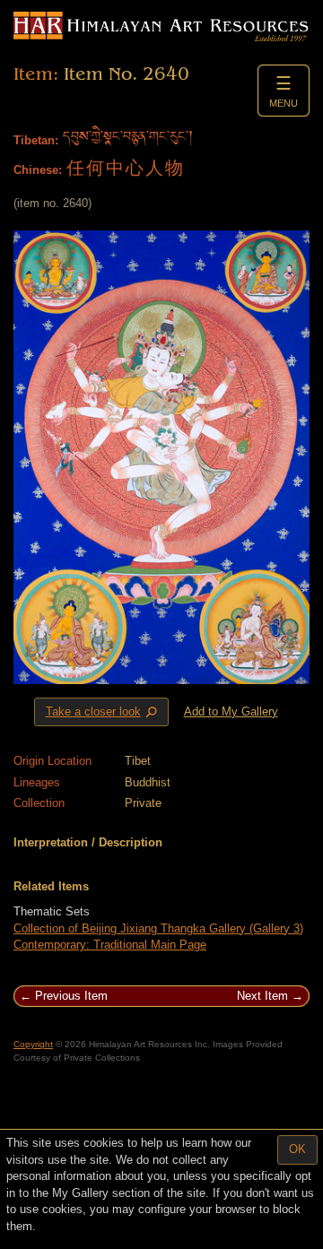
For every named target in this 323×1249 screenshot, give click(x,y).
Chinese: (37, 170)
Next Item (262, 995)
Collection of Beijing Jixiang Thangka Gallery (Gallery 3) (158, 928)
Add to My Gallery (231, 711)
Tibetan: (35, 140)
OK (297, 1149)
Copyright (33, 1044)
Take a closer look (103, 712)
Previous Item (71, 995)
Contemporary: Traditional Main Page (109, 944)
